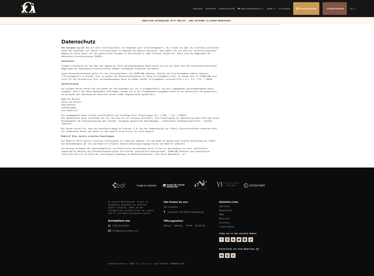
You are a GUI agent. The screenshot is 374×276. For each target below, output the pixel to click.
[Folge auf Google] (227, 255)
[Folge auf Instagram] (227, 239)
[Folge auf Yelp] (233, 255)
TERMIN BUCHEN (307, 8)
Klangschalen (227, 8)
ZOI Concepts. (144, 263)
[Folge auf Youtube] (239, 239)
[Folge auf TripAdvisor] (221, 255)
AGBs (221, 214)
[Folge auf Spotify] (245, 239)
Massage (198, 8)
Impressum (224, 206)
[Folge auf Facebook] (221, 239)
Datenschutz (225, 210)
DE (351, 8)
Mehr (270, 8)
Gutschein (284, 8)
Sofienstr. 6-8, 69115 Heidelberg (185, 212)
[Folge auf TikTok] (250, 239)
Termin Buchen (226, 226)
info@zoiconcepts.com (125, 230)
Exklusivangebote (251, 8)
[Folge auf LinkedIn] (233, 239)
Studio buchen (335, 8)
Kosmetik (211, 8)
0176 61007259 (120, 225)
